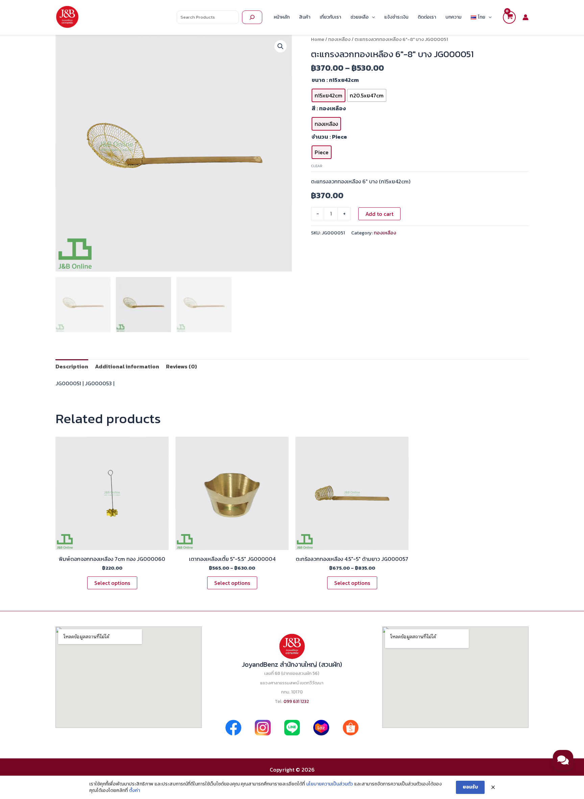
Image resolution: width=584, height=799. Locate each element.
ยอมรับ (470, 787)
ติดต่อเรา (427, 17)
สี (313, 108)
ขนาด (318, 80)
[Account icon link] (525, 17)
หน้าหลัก (282, 17)
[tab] (71, 366)
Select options (112, 583)
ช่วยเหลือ (359, 17)
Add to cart (379, 214)
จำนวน (320, 137)
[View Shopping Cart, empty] (509, 17)
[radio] (328, 95)
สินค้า (304, 17)
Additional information (127, 366)
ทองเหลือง (339, 39)
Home (317, 39)
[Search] (252, 17)
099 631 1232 (296, 701)
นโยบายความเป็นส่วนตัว (329, 784)
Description (71, 366)
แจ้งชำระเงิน (396, 17)
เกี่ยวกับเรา (330, 17)
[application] (372, 17)
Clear (316, 165)
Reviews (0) (181, 366)
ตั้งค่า (134, 790)
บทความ (453, 17)
